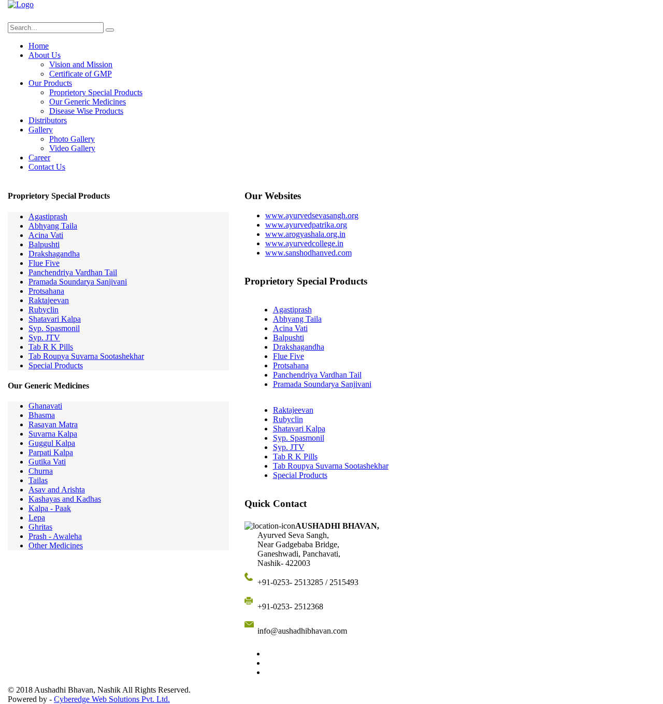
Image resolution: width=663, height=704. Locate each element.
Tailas (38, 480)
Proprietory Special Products (95, 92)
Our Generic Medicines (87, 101)
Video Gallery (72, 148)
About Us (44, 55)
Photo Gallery (72, 138)
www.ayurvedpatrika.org (306, 224)
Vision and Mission (80, 64)
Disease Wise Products (86, 111)
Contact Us (46, 166)
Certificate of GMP (80, 73)
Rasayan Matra (53, 424)
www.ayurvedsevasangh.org (311, 215)
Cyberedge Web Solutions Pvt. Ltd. (112, 699)
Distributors (47, 120)
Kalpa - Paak (49, 508)
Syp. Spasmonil (54, 328)
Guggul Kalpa (51, 443)
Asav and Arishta (56, 489)
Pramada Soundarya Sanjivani (77, 281)
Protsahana (46, 291)
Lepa (36, 517)
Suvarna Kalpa (52, 433)
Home (38, 45)
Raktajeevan (48, 300)
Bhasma (41, 415)
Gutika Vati (47, 461)
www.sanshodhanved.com (308, 252)
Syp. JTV (44, 337)
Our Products (50, 83)
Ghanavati (45, 405)
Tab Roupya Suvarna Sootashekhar (86, 356)
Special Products (55, 365)
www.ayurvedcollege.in (304, 243)
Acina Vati (45, 235)
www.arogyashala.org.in (305, 234)
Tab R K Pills (50, 346)
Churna (40, 471)
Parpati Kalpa (50, 452)
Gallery (40, 129)
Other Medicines (55, 545)
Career (39, 157)
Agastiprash (47, 216)
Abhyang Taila (52, 225)
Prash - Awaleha (55, 536)
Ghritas (40, 526)
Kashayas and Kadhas (64, 499)
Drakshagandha (54, 253)
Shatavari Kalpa (54, 318)
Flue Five (44, 263)
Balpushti (44, 244)
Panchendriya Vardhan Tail (72, 272)
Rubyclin (43, 309)
